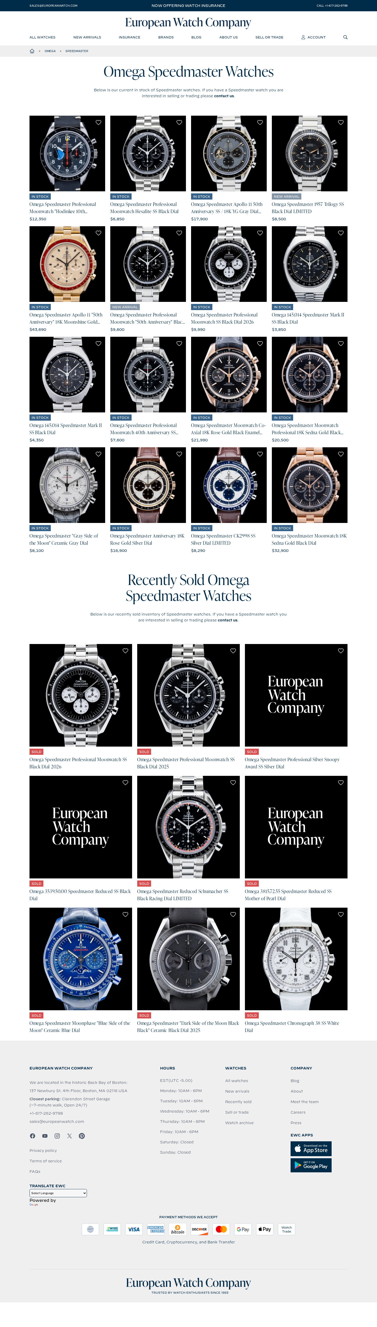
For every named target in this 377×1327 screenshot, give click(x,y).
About (297, 1091)
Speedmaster (76, 51)
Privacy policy (43, 1150)
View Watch (67, 153)
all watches (42, 37)
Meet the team (305, 1102)
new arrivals (87, 37)
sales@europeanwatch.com (53, 5)
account (316, 37)
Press (296, 1123)
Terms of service (45, 1161)
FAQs (34, 1172)
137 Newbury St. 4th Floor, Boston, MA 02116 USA (78, 1091)
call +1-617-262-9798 (332, 5)
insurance (129, 37)
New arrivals (237, 1091)
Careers (298, 1112)
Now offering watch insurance (188, 6)
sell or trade (269, 37)
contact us (224, 96)
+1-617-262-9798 (46, 1113)
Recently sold (238, 1102)
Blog (295, 1081)
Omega (50, 51)
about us (228, 37)
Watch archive (239, 1123)
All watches (236, 1081)
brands (166, 37)
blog (196, 37)
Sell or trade (237, 1112)
